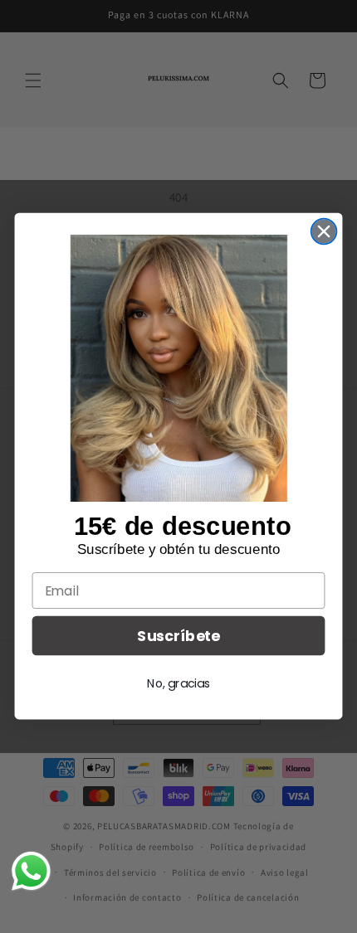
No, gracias (178, 683)
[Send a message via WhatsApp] (31, 871)
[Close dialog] (324, 232)
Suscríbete (178, 636)
